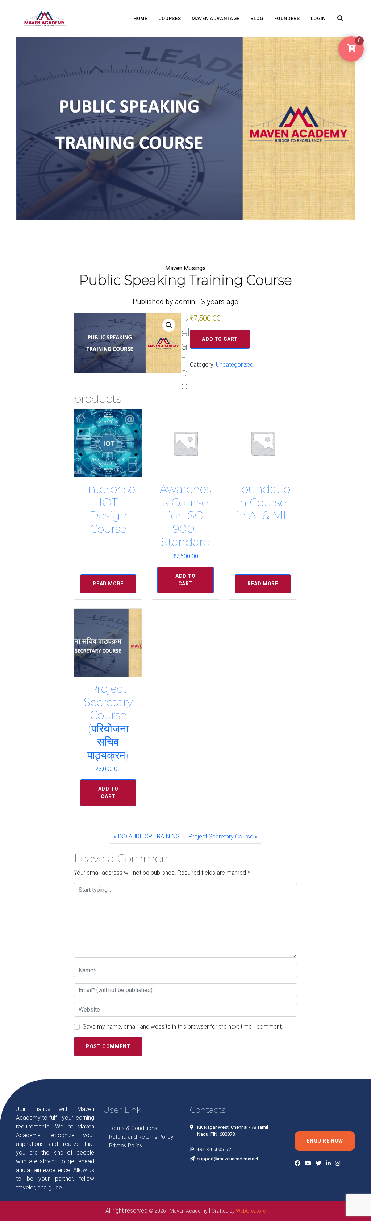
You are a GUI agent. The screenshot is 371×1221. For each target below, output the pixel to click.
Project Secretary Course (221, 836)
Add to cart (220, 339)
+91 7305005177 (214, 1149)
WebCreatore (251, 1211)
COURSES (169, 18)
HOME (140, 18)
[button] (168, 325)
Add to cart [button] (185, 580)
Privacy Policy (125, 1145)
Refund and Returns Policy (141, 1137)
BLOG (256, 18)
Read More (108, 584)
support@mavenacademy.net (227, 1158)
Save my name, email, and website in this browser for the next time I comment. (183, 1026)
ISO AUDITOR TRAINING (149, 836)
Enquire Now (325, 1141)
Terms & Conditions (133, 1128)
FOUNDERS (287, 18)
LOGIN (318, 18)
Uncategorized (234, 364)
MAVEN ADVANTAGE (215, 18)
